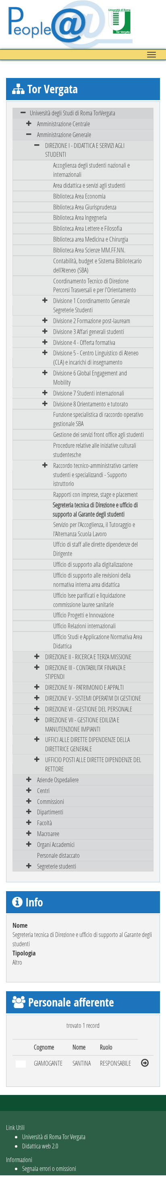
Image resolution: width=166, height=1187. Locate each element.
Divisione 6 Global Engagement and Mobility (90, 377)
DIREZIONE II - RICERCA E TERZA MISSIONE (88, 656)
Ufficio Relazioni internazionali (84, 625)
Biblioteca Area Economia (79, 196)
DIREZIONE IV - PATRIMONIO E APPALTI (84, 687)
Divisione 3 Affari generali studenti (88, 331)
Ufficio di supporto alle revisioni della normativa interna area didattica (92, 579)
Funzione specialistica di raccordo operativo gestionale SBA (98, 419)
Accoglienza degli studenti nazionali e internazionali (91, 169)
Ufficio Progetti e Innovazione (83, 615)
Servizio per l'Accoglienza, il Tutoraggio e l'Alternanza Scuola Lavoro (94, 529)
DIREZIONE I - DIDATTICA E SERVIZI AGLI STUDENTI (84, 150)
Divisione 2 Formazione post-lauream (91, 320)
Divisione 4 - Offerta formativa (84, 342)
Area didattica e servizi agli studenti (89, 185)
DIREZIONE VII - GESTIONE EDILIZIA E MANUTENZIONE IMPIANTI (82, 724)
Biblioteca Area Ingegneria (80, 217)
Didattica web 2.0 (40, 1146)
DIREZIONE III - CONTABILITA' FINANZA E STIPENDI (85, 672)
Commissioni (50, 801)
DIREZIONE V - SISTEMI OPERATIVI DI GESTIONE (93, 698)
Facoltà (44, 822)
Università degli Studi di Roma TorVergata (72, 113)
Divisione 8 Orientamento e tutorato (90, 404)
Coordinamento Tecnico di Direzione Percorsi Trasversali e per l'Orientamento (94, 285)
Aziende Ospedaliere (58, 779)
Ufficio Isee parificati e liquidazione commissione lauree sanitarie (89, 600)
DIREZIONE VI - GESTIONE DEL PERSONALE (88, 709)
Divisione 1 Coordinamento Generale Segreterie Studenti (91, 305)
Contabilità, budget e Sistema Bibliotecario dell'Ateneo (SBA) (97, 265)
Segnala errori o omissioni (49, 1168)
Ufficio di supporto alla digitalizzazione (93, 564)
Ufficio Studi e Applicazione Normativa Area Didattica (97, 641)
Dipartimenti (50, 812)
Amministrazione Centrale (63, 123)
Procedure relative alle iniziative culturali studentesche (94, 450)
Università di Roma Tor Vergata (53, 1136)
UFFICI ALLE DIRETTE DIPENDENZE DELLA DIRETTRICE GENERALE (87, 744)
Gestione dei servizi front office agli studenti (98, 434)
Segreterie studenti (56, 866)
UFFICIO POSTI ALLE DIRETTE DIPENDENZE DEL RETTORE (93, 764)
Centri (43, 790)
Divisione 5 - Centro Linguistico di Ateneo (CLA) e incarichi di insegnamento (96, 357)
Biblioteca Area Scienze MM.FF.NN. (89, 250)
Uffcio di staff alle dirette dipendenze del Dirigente (95, 549)
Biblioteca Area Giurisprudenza (84, 207)
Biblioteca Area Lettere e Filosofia (87, 228)
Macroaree (48, 833)
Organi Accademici (56, 844)
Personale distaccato (58, 855)
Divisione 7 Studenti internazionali (88, 393)
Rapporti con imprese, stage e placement (95, 494)
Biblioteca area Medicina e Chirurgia (90, 239)
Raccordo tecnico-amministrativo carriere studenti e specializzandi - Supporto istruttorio (95, 474)
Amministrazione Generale (64, 134)
